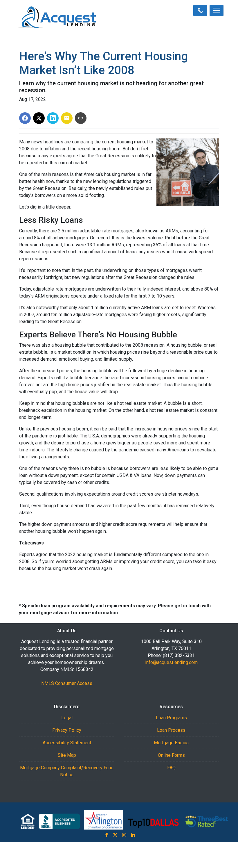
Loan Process (171, 730)
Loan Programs (171, 717)
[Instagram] (124, 835)
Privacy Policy (66, 730)
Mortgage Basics (171, 742)
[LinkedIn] (133, 835)
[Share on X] (39, 118)
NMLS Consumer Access (66, 683)
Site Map (67, 755)
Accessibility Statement (67, 742)
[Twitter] (115, 835)
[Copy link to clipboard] (80, 118)
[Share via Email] (67, 118)
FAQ (171, 767)
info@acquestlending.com (171, 662)
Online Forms (171, 755)
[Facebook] (106, 835)
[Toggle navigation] (216, 10)
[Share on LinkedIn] (53, 118)
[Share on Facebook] (25, 118)
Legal (67, 717)
